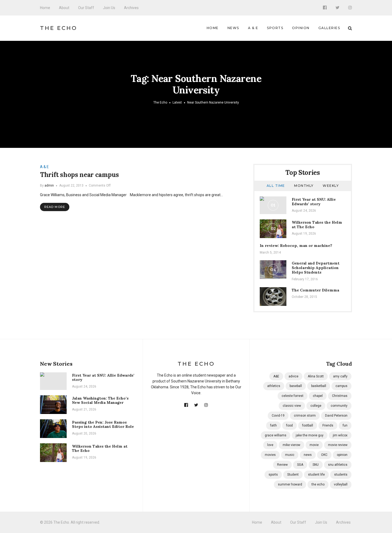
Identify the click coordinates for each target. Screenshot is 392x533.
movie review (337, 445)
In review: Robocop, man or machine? (296, 245)
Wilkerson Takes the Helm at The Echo (317, 224)
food (289, 425)
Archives (131, 8)
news (308, 455)
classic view (292, 406)
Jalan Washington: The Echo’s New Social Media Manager (100, 400)
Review (282, 465)
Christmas (339, 396)
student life (316, 474)
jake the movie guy (309, 435)
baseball (296, 386)
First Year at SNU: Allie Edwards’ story (314, 201)
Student (293, 474)
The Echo (58, 28)
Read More (54, 207)
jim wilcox (340, 435)
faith (273, 425)
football (307, 425)
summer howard (290, 484)
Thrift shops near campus (79, 175)
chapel (318, 396)
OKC (324, 455)
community (339, 406)
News (233, 28)
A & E (253, 28)
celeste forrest (292, 396)
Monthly (304, 186)
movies (270, 455)
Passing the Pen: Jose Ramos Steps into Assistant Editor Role (103, 424)
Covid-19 (278, 415)
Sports (275, 28)
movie (314, 445)
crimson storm (305, 415)
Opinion (301, 28)
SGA (300, 465)
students (340, 474)
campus (341, 386)
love (270, 445)
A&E (276, 376)
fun (345, 425)
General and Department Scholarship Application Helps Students (315, 268)
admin (49, 185)
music (289, 455)
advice (293, 376)
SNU (316, 465)
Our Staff (86, 8)
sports (273, 474)
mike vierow (291, 445)
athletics (273, 386)
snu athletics (337, 465)
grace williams (275, 435)
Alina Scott (316, 376)
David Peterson (336, 415)
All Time (276, 186)
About (64, 8)
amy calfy (340, 376)
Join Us (109, 8)
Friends (327, 425)
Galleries (329, 28)
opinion (342, 455)
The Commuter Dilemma (315, 290)
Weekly (331, 186)
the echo (318, 484)
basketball (318, 386)
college (315, 406)
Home (45, 8)
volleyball (340, 484)
